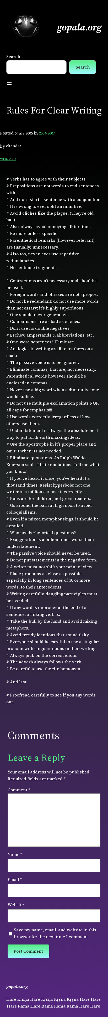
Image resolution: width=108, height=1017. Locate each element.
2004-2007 (47, 133)
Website (16, 904)
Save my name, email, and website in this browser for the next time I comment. (55, 933)
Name (15, 854)
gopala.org (79, 27)
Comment (19, 790)
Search (13, 56)
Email (15, 879)
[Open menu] (9, 83)
